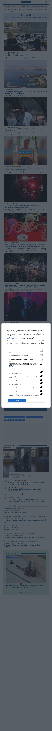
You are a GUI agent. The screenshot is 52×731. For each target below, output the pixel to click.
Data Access (26, 404)
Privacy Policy (33, 404)
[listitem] (26, 348)
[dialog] (26, 365)
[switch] (41, 351)
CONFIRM (17, 400)
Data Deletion (19, 404)
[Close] (48, 326)
